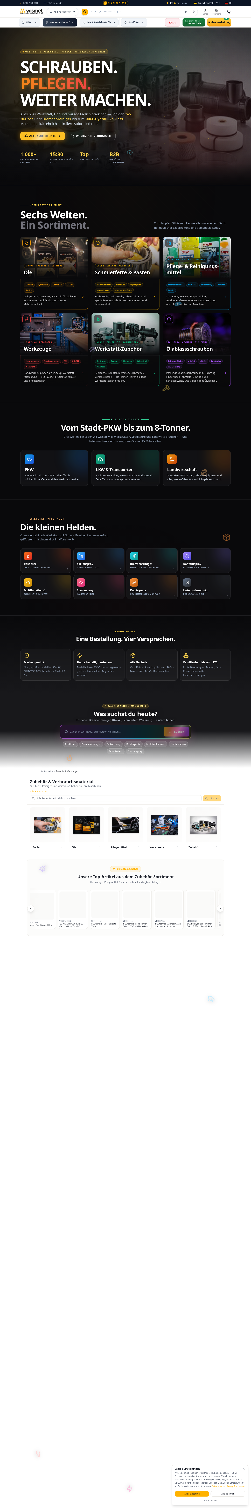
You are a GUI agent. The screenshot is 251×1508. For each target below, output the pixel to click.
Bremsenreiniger (91, 744)
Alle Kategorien (38, 791)
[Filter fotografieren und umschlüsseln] (187, 12)
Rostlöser (70, 744)
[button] (35, 22)
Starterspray (135, 751)
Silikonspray (114, 744)
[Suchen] (85, 12)
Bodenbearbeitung (219, 22)
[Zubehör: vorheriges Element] (30, 908)
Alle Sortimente (42, 136)
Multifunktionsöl (155, 744)
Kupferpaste (133, 744)
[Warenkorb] (228, 11)
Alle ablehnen (227, 1493)
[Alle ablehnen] (243, 1469)
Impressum (239, 1486)
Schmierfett (115, 751)
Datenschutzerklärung (222, 1486)
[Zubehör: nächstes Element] (220, 908)
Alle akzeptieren (192, 1493)
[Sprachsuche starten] (194, 12)
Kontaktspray (178, 744)
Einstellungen (210, 1500)
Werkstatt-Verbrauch (93, 136)
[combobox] (208, 3)
